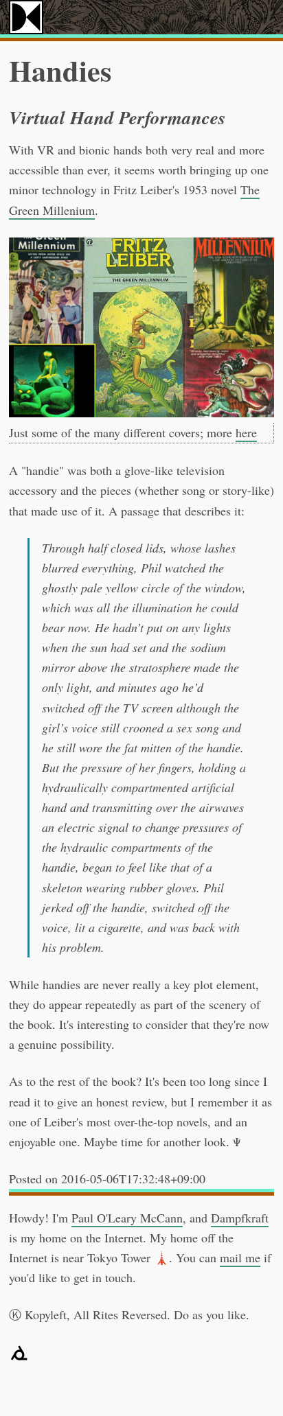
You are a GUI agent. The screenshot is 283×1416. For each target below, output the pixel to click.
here (246, 432)
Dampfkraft (240, 1217)
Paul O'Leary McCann (127, 1217)
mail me (240, 1257)
